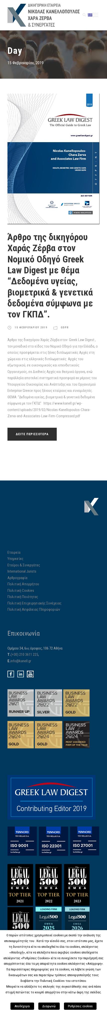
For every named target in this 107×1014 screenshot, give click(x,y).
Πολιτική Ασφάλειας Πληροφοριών (33, 609)
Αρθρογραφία (17, 578)
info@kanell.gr (20, 661)
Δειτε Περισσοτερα (32, 434)
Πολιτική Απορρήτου (23, 584)
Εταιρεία (13, 552)
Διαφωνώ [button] (49, 1006)
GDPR (65, 327)
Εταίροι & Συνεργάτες (23, 565)
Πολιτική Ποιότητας (22, 597)
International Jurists (21, 571)
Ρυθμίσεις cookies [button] (80, 1006)
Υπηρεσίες (15, 558)
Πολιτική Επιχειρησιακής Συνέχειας (34, 603)
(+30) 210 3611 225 (24, 654)
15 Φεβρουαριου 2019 (31, 327)
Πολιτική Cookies (20, 590)
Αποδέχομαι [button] (22, 1006)
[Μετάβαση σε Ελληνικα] (90, 15)
